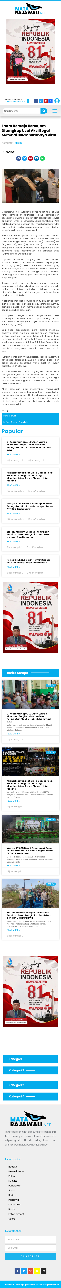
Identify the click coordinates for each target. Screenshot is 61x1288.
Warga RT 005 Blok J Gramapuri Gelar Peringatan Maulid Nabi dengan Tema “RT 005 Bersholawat (30, 506)
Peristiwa (13, 1200)
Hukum (18, 143)
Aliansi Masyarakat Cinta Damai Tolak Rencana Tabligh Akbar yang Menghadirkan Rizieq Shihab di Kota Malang (30, 476)
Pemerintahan (16, 1171)
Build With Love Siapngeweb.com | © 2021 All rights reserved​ (32, 1284)
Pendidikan (14, 1185)
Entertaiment (16, 1214)
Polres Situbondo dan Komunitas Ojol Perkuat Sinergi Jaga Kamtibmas (29, 561)
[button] (13, 56)
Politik (11, 1176)
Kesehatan (14, 1204)
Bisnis (11, 1209)
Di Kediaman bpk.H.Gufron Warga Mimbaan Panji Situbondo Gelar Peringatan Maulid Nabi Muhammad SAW (29, 446)
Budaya (12, 1195)
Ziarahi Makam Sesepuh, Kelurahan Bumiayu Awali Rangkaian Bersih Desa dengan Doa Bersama (29, 534)
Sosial (11, 1190)
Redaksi (12, 1166)
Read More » (13, 454)
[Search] (43, 111)
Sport (11, 1218)
